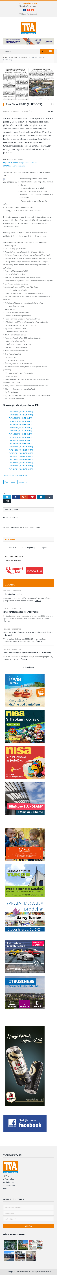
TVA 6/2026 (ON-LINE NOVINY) (20, 427)
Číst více (38, 600)
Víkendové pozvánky (28, 6)
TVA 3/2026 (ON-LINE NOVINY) (20, 437)
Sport (44, 547)
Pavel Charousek (11, 517)
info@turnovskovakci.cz (41, 1272)
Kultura (12, 547)
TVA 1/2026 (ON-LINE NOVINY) (20, 443)
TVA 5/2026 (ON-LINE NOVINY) (20, 431)
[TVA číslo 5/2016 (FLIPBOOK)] (28, 84)
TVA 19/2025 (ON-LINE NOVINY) (21, 466)
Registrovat (32, 14)
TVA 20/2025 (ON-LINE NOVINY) (21, 462)
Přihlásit (22, 14)
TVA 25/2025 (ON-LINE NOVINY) (21, 447)
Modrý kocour (10, 482)
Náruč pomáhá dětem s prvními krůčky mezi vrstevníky (27, 652)
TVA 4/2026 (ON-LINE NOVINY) (20, 434)
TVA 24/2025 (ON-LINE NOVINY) (21, 450)
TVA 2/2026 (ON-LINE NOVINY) (20, 440)
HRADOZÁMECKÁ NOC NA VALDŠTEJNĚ (20, 612)
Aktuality (10, 585)
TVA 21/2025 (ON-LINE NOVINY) (21, 459)
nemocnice (23, 482)
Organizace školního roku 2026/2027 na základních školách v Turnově (28, 633)
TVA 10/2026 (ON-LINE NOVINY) (21, 415)
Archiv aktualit (28, 667)
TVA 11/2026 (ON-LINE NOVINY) (21, 411)
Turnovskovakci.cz (23, 1272)
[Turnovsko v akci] (28, 27)
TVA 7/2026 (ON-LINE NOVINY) (20, 424)
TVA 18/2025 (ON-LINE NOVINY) (21, 469)
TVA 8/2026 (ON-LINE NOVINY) (20, 421)
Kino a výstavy (28, 547)
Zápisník (50, 111)
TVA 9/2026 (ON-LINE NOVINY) (20, 418)
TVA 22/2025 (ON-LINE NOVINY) (21, 456)
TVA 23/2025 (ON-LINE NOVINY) (21, 453)
